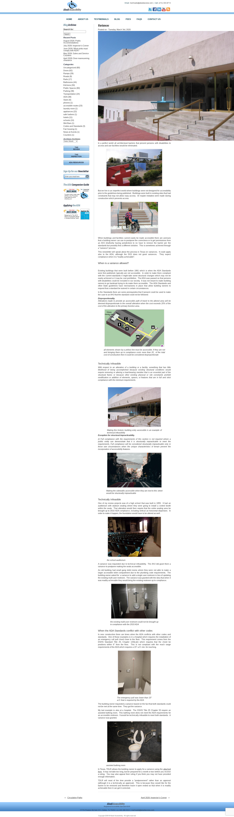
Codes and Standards (72, 126)
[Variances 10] (134, 741)
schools (66, 120)
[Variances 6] (134, 470)
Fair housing (68, 129)
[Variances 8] (134, 601)
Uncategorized (69, 68)
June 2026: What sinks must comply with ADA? (75, 50)
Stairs (65, 100)
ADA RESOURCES (76, 163)
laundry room (69, 109)
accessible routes (70, 106)
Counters (67, 135)
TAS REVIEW (76, 148)
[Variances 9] (134, 672)
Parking (66, 91)
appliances (68, 111)
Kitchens (67, 85)
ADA (65, 97)
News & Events (70, 132)
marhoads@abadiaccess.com (141, 3)
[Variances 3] (134, 218)
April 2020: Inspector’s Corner (154, 798)
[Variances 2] (134, 167)
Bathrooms (68, 82)
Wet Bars (67, 123)
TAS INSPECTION (76, 156)
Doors (66, 71)
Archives (76, 139)
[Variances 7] (134, 537)
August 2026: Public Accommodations (72, 42)
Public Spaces (69, 88)
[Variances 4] (134, 328)
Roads (66, 76)
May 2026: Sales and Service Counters (76, 54)
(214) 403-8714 (165, 3)
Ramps (66, 73)
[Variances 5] (134, 407)
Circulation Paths (74, 798)
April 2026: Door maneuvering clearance (76, 59)
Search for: (68, 29)
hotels (66, 117)
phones (66, 103)
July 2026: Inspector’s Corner (76, 46)
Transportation (69, 94)
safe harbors (68, 114)
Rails (65, 79)
